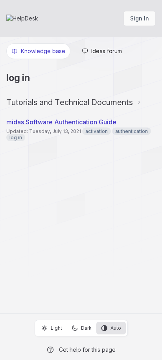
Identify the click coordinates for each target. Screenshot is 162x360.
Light (56, 328)
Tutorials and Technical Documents (69, 102)
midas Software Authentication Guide (61, 122)
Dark (86, 328)
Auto (115, 328)
